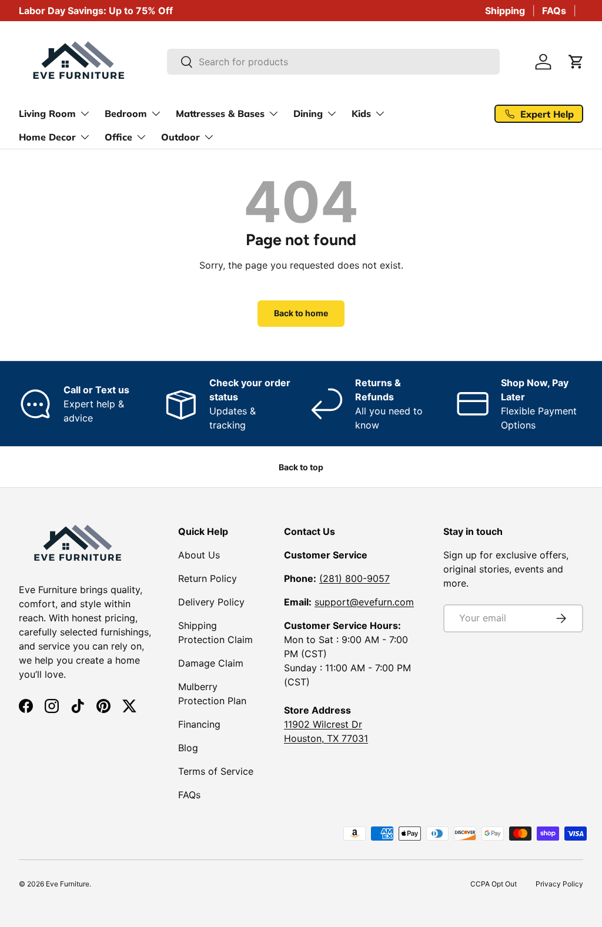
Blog (188, 748)
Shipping (505, 10)
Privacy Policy (559, 883)
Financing (199, 724)
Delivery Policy (211, 602)
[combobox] (333, 62)
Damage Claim (210, 663)
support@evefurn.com (364, 602)
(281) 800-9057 (354, 578)
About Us (199, 555)
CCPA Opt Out (493, 883)
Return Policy (207, 578)
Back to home (301, 313)
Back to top (301, 467)
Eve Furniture (67, 883)
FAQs (554, 10)
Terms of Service (215, 771)
